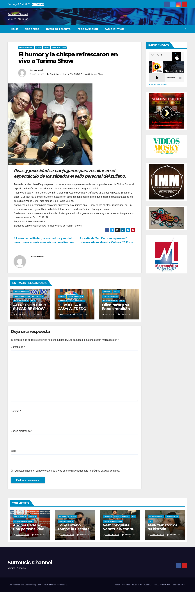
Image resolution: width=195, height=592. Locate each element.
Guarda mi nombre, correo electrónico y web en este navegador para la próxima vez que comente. (67, 470)
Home (14, 29)
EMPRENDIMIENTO (26, 47)
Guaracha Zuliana (22, 296)
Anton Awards (20, 516)
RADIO (46, 47)
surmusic (39, 70)
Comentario (18, 347)
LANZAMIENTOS (172, 516)
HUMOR (38, 47)
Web (13, 451)
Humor (65, 74)
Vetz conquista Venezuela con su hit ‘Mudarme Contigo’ (118, 531)
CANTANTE (107, 292)
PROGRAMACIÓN (88, 29)
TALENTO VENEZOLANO (113, 521)
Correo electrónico (21, 431)
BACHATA (62, 516)
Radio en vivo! (114, 29)
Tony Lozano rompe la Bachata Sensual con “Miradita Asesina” (74, 531)
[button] (185, 29)
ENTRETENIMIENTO (21, 292)
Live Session (37, 296)
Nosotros (32, 29)
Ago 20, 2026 (22, 535)
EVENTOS (32, 516)
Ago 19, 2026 (112, 535)
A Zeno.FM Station (158, 84)
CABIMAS (62, 296)
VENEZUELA (80, 301)
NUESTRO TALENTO (58, 29)
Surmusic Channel (18, 14)
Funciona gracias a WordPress (21, 585)
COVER (116, 292)
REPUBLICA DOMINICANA (23, 521)
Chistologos (55, 74)
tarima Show (97, 74)
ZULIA (33, 301)
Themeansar (61, 585)
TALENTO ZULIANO (58, 47)
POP (133, 516)
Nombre (16, 411)
